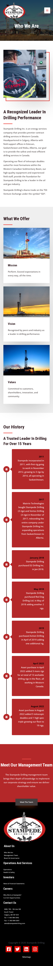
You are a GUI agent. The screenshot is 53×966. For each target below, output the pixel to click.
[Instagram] (35, 949)
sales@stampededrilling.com (14, 923)
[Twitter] (17, 949)
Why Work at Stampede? (12, 895)
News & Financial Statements (13, 883)
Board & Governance (11, 858)
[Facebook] (9, 949)
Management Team (11, 855)
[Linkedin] (26, 949)
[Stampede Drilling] (14, 10)
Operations (7, 869)
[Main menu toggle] (47, 10)
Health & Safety (9, 872)
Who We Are (8, 852)
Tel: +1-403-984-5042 (11, 918)
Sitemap (26, 956)
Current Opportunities (11, 898)
